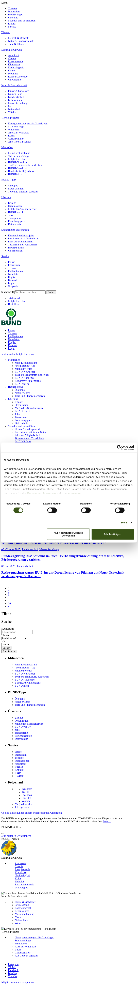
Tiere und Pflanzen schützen (23, 191)
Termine (12, 268)
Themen (12, 8)
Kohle (11, 70)
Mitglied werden (17, 159)
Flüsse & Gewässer (18, 91)
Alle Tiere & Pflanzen (19, 141)
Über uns (13, 17)
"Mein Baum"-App (18, 156)
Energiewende (15, 61)
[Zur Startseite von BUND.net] (11, 324)
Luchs (11, 135)
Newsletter (14, 274)
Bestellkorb (14, 304)
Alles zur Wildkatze (18, 132)
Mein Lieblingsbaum (19, 153)
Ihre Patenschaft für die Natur (23, 238)
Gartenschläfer (16, 138)
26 (9, 603)
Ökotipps (13, 185)
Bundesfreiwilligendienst (21, 171)
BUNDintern (15, 174)
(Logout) (13, 286)
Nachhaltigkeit (16, 67)
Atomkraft (13, 55)
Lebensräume (15, 100)
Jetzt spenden (15, 298)
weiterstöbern (24, 835)
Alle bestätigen (112, 534)
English (12, 23)
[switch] (52, 510)
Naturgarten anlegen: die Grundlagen (27, 123)
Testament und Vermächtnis (22, 244)
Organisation (15, 206)
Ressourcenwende (17, 76)
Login (11, 283)
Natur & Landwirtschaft (20, 41)
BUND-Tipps (15, 14)
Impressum (14, 265)
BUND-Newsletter (18, 162)
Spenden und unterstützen (22, 20)
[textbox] (30, 292)
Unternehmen (15, 250)
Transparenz (14, 218)
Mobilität (13, 73)
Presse (11, 262)
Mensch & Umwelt (18, 38)
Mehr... (107, 821)
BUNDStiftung (16, 247)
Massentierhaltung (17, 103)
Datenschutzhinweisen (41, 493)
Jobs (10, 215)
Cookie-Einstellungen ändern (16, 812)
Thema (5, 635)
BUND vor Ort (16, 212)
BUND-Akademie (18, 168)
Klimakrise (14, 64)
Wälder (12, 112)
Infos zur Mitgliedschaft (20, 241)
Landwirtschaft (16, 97)
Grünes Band (15, 94)
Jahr (3, 641)
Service (12, 26)
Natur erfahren (16, 188)
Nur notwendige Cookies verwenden (68, 534)
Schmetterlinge (16, 126)
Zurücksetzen (9, 651)
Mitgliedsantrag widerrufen (47, 812)
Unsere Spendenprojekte (21, 235)
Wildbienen (14, 129)
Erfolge (12, 203)
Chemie (12, 58)
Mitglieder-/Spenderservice (22, 209)
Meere (11, 106)
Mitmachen (14, 11)
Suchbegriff (7, 292)
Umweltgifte (14, 79)
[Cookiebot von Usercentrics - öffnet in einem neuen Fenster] (119, 447)
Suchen (51, 292)
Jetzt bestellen (8, 835)
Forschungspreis (16, 221)
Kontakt (12, 280)
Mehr (124, 522)
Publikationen (15, 271)
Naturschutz (14, 109)
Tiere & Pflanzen (17, 44)
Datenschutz (14, 224)
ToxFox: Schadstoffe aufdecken (25, 165)
